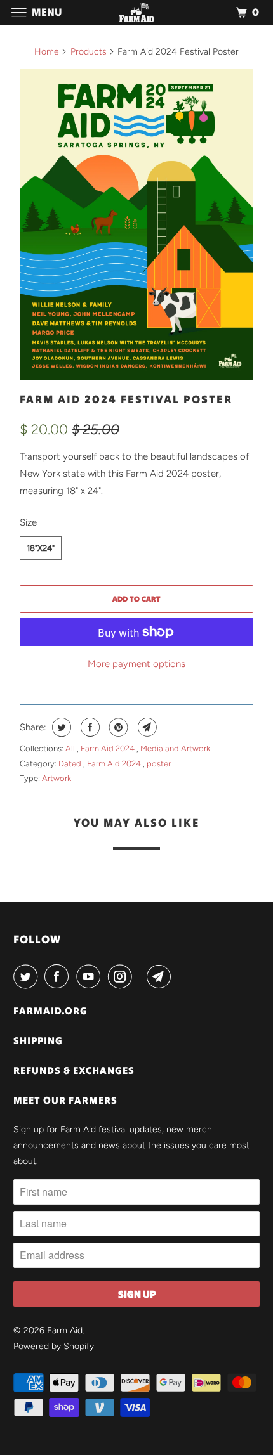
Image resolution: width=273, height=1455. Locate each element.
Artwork (56, 778)
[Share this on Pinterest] (117, 727)
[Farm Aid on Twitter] (28, 976)
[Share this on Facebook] (88, 727)
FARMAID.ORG (50, 1010)
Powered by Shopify (53, 1346)
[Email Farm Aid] (161, 976)
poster (159, 763)
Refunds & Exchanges (74, 1070)
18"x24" (41, 548)
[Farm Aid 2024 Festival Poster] (136, 224)
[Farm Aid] (137, 12)
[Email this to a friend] (146, 727)
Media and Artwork (175, 748)
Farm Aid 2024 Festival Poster (126, 399)
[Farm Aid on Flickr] (141, 976)
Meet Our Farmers (65, 1100)
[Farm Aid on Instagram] (122, 976)
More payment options (136, 663)
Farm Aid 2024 (108, 748)
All (71, 748)
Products (88, 51)
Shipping (38, 1040)
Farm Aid (65, 1330)
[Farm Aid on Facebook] (59, 976)
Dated (70, 763)
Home (46, 51)
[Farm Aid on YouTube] (90, 976)
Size (28, 522)
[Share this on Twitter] (60, 727)
